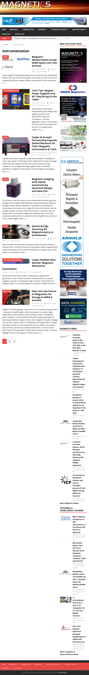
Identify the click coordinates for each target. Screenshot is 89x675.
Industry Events (78, 30)
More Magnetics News (69, 503)
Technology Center (59, 30)
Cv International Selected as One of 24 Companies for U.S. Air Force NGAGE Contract (79, 607)
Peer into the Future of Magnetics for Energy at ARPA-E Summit (44, 296)
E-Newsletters (28, 30)
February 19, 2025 (40, 194)
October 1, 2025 (39, 103)
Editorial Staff (22, 272)
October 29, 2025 (40, 69)
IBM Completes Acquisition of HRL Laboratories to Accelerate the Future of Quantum (79, 524)
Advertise (6, 34)
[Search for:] (75, 38)
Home (4, 30)
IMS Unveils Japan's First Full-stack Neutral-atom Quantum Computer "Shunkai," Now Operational (79, 552)
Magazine (13, 30)
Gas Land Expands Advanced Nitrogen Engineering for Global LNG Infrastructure (79, 634)
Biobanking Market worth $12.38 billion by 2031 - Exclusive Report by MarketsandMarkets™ (79, 579)
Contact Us (19, 34)
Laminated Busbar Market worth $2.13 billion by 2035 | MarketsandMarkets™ (79, 427)
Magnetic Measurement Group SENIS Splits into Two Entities (44, 61)
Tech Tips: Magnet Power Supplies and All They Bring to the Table (44, 95)
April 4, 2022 (38, 303)
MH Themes (63, 673)
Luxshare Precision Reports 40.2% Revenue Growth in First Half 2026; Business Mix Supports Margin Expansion (79, 453)
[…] (3, 83)
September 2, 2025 (40, 153)
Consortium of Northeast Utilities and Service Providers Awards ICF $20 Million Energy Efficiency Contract (79, 485)
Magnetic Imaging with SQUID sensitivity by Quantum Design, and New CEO (43, 185)
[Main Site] (16, 297)
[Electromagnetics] (16, 99)
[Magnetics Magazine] (44, 13)
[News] (16, 63)
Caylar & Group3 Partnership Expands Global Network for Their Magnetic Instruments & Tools (44, 143)
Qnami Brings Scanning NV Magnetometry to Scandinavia (42, 231)
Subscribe (41, 30)
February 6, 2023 (40, 238)
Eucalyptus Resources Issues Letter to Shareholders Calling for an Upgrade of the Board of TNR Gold (79, 404)
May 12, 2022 (9, 272)
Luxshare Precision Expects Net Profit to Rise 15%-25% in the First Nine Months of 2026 (79, 343)
